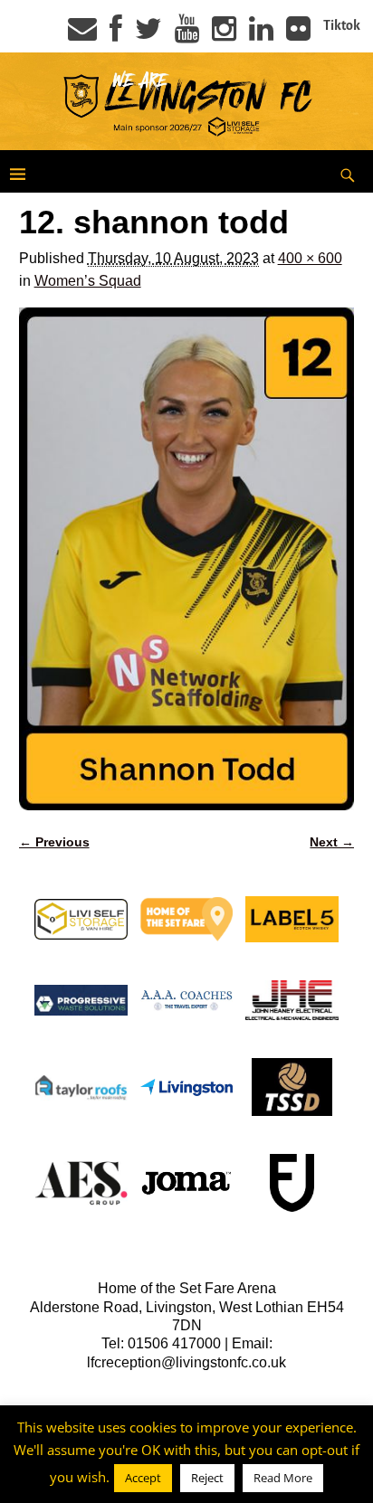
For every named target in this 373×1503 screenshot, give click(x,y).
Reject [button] (207, 1478)
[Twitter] (148, 34)
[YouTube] (187, 34)
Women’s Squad (87, 280)
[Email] (82, 34)
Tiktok (341, 25)
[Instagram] (224, 34)
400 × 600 (310, 258)
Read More (282, 1478)
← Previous (54, 842)
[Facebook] (116, 34)
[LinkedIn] (261, 34)
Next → (332, 842)
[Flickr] (298, 34)
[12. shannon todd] (187, 558)
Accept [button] (143, 1478)
